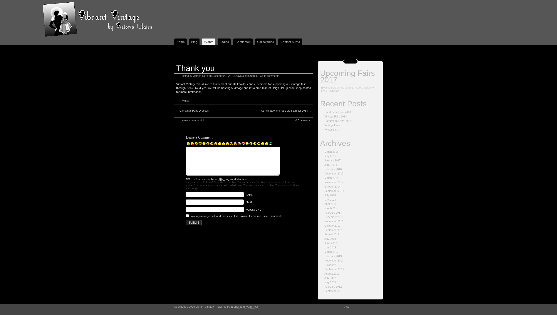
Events (208, 42)
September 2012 (334, 269)
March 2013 (331, 251)
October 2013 (332, 225)
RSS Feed (348, 61)
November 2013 (334, 221)
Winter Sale (331, 129)
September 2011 (334, 291)
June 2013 (330, 243)
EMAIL (249, 202)
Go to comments (269, 75)
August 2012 (331, 273)
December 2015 (334, 173)
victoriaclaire (200, 75)
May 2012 (330, 282)
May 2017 (330, 156)
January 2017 (332, 160)
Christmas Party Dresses (192, 110)
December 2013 (334, 217)
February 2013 (333, 256)
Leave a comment (244, 75)
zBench (235, 306)
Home (180, 42)
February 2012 (333, 286)
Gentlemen (243, 42)
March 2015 (331, 177)
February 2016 (333, 169)
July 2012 (330, 278)
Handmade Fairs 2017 (337, 120)
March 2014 (331, 208)
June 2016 (330, 164)
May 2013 (330, 247)
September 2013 (334, 230)
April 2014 (330, 204)
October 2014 (332, 186)
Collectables (265, 42)
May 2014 (330, 199)
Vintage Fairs (332, 125)
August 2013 (331, 234)
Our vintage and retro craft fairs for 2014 (286, 110)
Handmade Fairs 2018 (337, 112)
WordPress (251, 306)
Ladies (224, 42)
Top (348, 307)
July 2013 (330, 238)
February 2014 (333, 212)
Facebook (353, 61)
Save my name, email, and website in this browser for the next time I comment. (235, 216)
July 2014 (330, 195)
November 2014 (334, 182)
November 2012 (334, 260)
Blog (194, 42)
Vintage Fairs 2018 (335, 116)
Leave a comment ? (192, 120)
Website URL (253, 209)
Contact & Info (290, 42)
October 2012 (332, 264)
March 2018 (331, 151)
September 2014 (334, 191)
